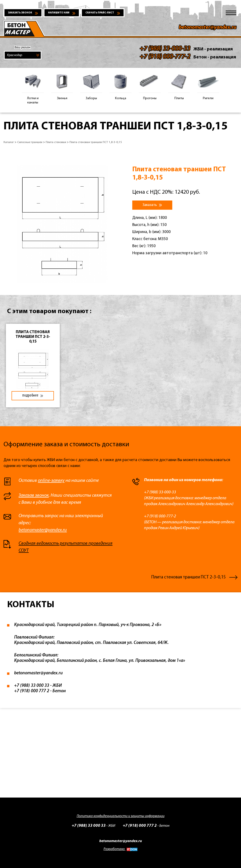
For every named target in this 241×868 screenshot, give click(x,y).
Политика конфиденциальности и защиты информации (121, 816)
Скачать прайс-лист (99, 13)
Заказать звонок (20, 13)
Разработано (114, 849)
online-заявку (51, 480)
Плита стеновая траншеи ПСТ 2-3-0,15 (188, 577)
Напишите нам (58, 13)
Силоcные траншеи (29, 142)
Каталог (9, 142)
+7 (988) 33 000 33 (89, 826)
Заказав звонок (34, 495)
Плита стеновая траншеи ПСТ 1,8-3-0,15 (95, 142)
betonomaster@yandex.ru (207, 27)
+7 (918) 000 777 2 (140, 826)
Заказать (150, 205)
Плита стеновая (56, 142)
